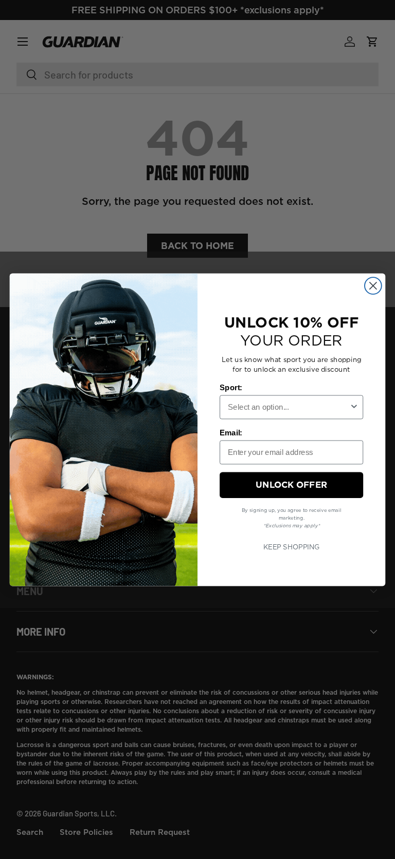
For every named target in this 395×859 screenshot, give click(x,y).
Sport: (231, 387)
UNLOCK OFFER (291, 484)
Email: (231, 432)
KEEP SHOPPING (291, 546)
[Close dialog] (373, 285)
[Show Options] (354, 406)
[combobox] (288, 406)
